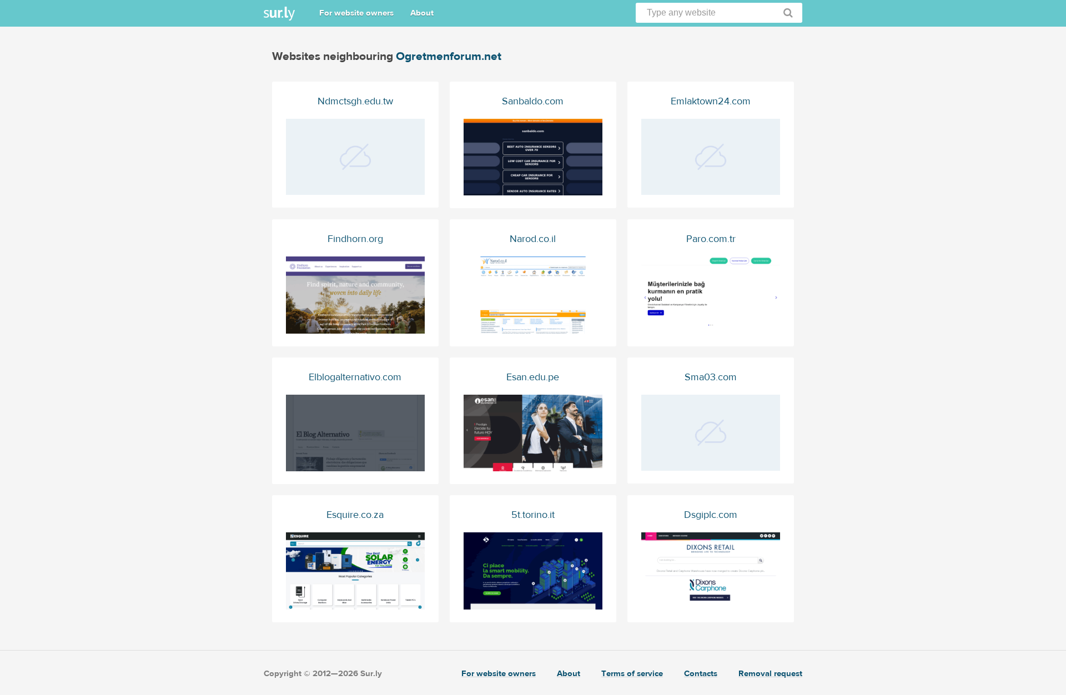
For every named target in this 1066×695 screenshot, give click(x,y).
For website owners (356, 13)
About (422, 13)
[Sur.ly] (279, 14)
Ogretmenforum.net (448, 56)
